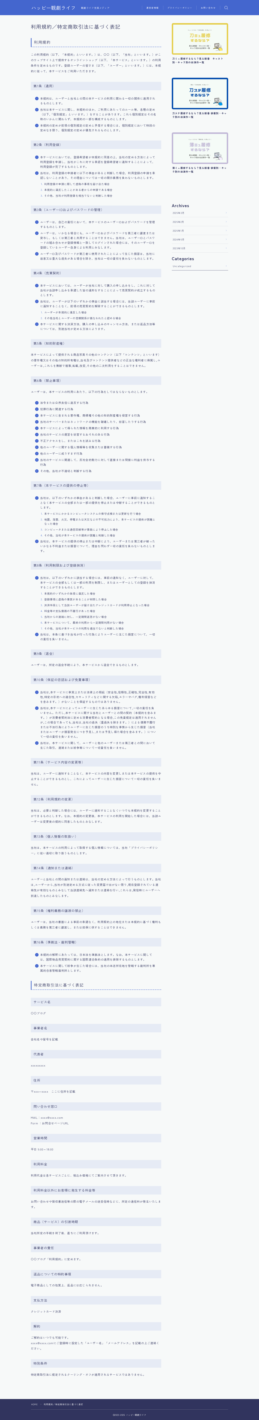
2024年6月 (179, 239)
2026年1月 (178, 230)
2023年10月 (179, 248)
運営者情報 (152, 7)
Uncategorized (182, 266)
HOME (34, 1404)
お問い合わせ (208, 7)
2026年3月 (179, 213)
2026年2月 (178, 222)
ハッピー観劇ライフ (53, 7)
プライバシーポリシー (179, 7)
